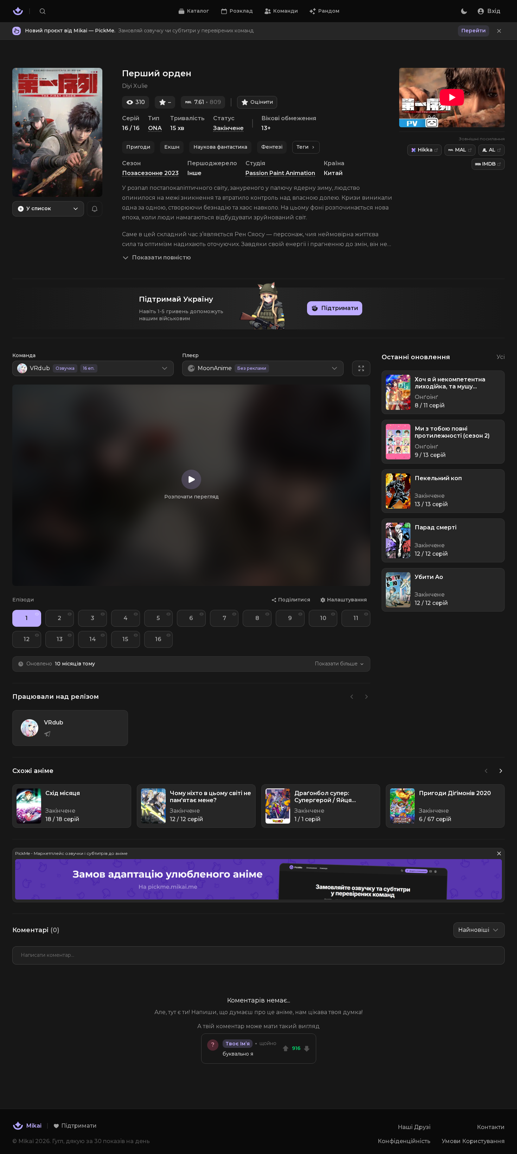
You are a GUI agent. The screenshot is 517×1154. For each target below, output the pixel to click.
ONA (155, 128)
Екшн (171, 147)
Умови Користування (473, 1141)
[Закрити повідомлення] (499, 31)
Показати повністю (161, 257)
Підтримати (339, 308)
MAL (460, 150)
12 (27, 639)
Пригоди (138, 147)
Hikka (425, 150)
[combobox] (48, 209)
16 (158, 639)
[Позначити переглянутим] (36, 614)
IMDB (489, 164)
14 (92, 639)
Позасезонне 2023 (150, 173)
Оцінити (261, 102)
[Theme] (464, 11)
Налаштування (347, 600)
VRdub (53, 722)
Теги (302, 147)
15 (125, 639)
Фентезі (271, 147)
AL (492, 150)
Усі (501, 357)
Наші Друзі (414, 1127)
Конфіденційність (404, 1141)
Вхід (493, 11)
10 (323, 618)
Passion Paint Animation (280, 173)
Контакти (491, 1127)
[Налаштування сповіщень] (94, 209)
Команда (24, 355)
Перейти (473, 30)
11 (355, 618)
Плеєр (190, 355)
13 (60, 639)
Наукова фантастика (220, 147)
